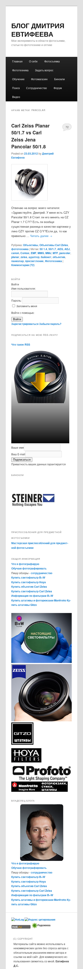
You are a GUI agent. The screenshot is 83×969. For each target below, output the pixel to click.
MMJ (48, 253)
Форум (58, 88)
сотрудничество (41, 573)
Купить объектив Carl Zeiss (29, 587)
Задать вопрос (44, 70)
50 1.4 (43, 249)
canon (15, 253)
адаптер (34, 257)
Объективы (30, 245)
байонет (46, 257)
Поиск (16, 88)
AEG (60, 249)
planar (15, 257)
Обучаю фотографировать (28, 568)
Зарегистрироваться (25, 324)
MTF (55, 253)
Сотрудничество (36, 88)
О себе (33, 61)
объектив (59, 257)
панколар (17, 261)
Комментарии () (23, 265)
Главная (17, 61)
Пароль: (16, 300)
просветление (34, 261)
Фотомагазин (39, 79)
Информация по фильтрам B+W (32, 596)
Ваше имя (17, 447)
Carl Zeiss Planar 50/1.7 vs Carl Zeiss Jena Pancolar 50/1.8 (30, 136)
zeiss (24, 257)
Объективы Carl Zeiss (53, 245)
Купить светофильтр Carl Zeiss (31, 591)
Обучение (18, 79)
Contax (24, 253)
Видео (16, 97)
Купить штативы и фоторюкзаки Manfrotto (38, 600)
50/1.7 (52, 249)
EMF (33, 253)
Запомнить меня (26, 306)
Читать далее (41, 236)
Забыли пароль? (50, 324)
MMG (41, 253)
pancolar (64, 253)
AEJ (67, 249)
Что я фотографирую (25, 564)
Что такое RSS (20, 344)
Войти (17, 319)
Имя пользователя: (23, 288)
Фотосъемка (52, 61)
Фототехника (20, 70)
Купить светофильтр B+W (28, 577)
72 (67, 127)
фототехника (20, 249)
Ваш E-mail (18, 454)
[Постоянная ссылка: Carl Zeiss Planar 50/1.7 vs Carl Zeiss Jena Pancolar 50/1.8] (41, 182)
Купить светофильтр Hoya (28, 582)
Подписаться (22, 459)
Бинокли (59, 79)
